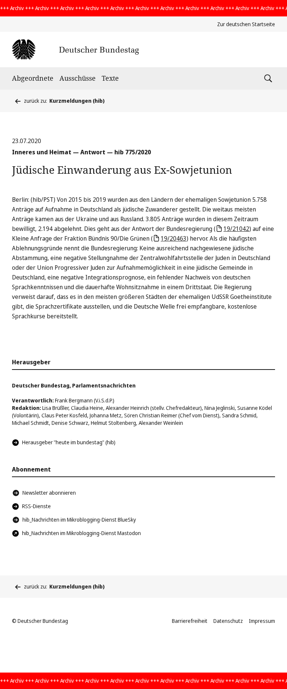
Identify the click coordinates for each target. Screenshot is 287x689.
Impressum (262, 620)
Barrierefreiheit (189, 620)
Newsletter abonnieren (49, 492)
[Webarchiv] (75, 49)
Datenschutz (228, 620)
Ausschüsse (77, 78)
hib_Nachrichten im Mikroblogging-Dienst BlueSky (79, 519)
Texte (110, 78)
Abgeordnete (32, 78)
